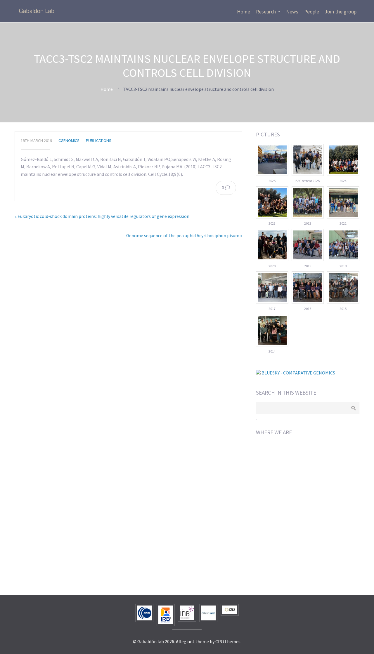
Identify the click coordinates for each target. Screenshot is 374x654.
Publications (98, 140)
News (292, 11)
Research (266, 11)
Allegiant (185, 641)
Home (243, 11)
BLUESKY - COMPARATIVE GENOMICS (298, 373)
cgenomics (68, 140)
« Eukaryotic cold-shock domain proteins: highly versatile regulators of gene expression (102, 216)
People (311, 11)
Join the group (340, 11)
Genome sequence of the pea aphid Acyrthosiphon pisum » (184, 235)
